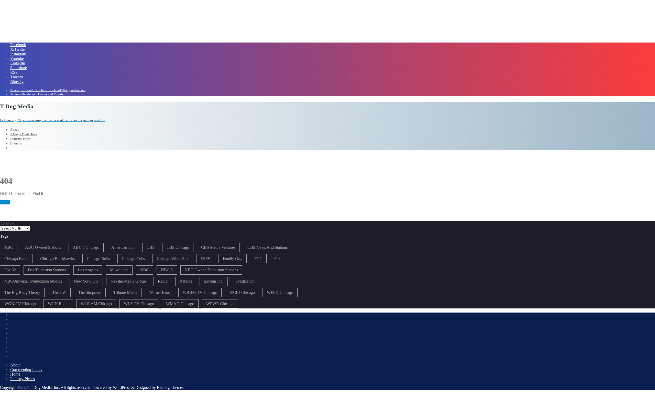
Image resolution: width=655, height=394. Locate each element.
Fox (277, 258)
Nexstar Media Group (128, 281)
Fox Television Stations (47, 270)
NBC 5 (167, 270)
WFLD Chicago (280, 292)
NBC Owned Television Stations (211, 270)
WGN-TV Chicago (20, 304)
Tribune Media (125, 292)
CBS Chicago (178, 247)
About (15, 365)
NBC (144, 270)
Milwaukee (119, 270)
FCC (258, 258)
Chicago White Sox (173, 258)
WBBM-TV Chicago (200, 292)
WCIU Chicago (242, 292)
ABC (8, 247)
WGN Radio (58, 304)
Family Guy (232, 258)
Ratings (186, 281)
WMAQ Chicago (180, 304)
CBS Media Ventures (218, 247)
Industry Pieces (22, 379)
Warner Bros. (160, 292)
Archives (7, 223)
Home (5, 202)
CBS (151, 247)
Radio (163, 281)
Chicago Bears (16, 258)
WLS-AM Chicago (96, 304)
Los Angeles (88, 270)
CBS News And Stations (267, 247)
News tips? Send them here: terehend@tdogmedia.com (47, 90)
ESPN (206, 258)
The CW (59, 292)
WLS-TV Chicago (139, 304)
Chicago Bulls (98, 258)
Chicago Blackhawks (57, 258)
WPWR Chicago (220, 304)
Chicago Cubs (133, 258)
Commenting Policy (26, 369)
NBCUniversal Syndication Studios (33, 281)
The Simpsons (89, 292)
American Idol (123, 247)
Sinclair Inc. (213, 281)
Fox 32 (10, 270)
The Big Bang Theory (22, 292)
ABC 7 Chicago (86, 247)
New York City (86, 281)
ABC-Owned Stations (43, 247)
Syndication (245, 281)
